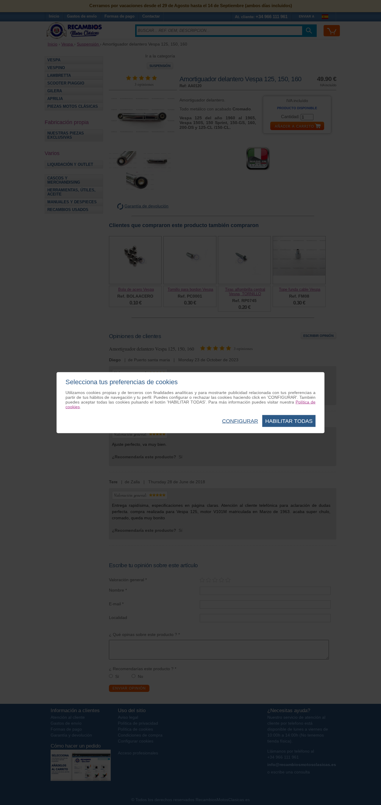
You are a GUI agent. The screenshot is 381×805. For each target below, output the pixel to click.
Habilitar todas (289, 421)
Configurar (240, 421)
